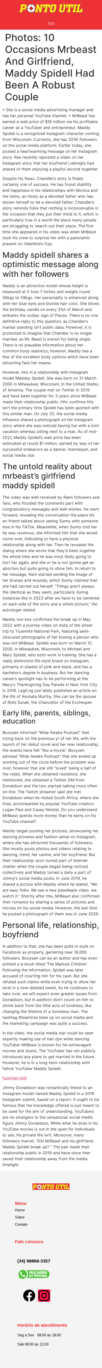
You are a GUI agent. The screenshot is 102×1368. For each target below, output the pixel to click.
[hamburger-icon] (51, 23)
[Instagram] (44, 1295)
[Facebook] (29, 1295)
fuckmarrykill (14, 1077)
